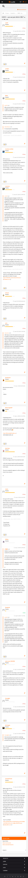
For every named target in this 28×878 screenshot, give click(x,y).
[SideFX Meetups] (15, 876)
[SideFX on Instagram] (10, 876)
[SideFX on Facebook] (4, 876)
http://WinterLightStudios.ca (9, 433)
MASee (6, 539)
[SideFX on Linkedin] (23, 876)
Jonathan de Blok (9, 149)
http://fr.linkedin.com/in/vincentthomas (11, 277)
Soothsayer (8, 377)
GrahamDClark (8, 778)
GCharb (7, 292)
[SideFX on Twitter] (7, 876)
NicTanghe (7, 725)
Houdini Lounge (13, 13)
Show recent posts (7, 842)
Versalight (7, 698)
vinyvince (7, 186)
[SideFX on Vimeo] (17, 876)
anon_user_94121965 (10, 661)
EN (21, 1)
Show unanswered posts (8, 844)
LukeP (6, 22)
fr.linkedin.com (6, 279)
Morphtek (7, 607)
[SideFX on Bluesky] (12, 876)
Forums (7, 13)
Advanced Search (22, 9)
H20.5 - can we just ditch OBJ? (20, 13)
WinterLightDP (8, 407)
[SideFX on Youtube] (20, 876)
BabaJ (6, 95)
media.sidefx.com (7, 824)
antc (6, 323)
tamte (6, 489)
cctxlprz (7, 68)
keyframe (7, 448)
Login (25, 1)
